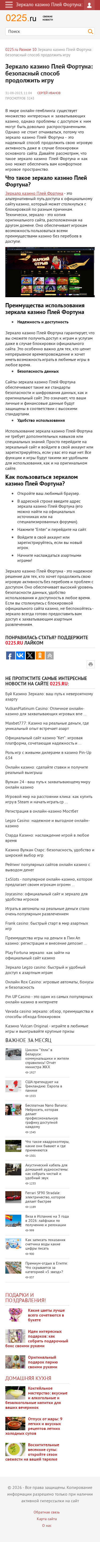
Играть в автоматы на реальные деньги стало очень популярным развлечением (47, 911)
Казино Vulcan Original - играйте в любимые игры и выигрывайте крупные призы (46, 1029)
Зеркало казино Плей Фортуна (34, 193)
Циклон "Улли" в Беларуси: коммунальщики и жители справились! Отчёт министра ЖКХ (47, 1059)
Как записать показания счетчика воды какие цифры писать (45, 1244)
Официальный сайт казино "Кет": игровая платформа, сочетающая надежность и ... (44, 741)
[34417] (15, 1362)
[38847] (15, 1393)
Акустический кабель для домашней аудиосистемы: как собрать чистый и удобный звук (46, 1172)
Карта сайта (47, 1519)
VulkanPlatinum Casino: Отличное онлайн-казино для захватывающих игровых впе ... (45, 711)
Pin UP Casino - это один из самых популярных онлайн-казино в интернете (49, 999)
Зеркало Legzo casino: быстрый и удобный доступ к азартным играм (45, 970)
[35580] (15, 1315)
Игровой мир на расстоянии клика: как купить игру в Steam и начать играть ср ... (48, 799)
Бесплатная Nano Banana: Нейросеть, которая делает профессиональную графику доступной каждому (46, 1116)
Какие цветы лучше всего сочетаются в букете (46, 1315)
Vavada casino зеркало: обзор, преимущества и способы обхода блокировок (49, 1014)
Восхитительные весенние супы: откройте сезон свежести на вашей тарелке (32, 1452)
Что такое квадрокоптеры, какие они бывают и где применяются (47, 1146)
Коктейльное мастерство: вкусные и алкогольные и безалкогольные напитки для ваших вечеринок (36, 1398)
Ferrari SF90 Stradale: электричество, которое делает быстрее (45, 1197)
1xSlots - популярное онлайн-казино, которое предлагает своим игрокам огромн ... (48, 882)
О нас (46, 1526)
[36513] (15, 1449)
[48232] (15, 1336)
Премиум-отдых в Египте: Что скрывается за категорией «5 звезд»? (46, 1267)
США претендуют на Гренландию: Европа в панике (43, 1086)
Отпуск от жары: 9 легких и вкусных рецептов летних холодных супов (33, 1426)
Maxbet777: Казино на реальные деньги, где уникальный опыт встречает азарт (47, 726)
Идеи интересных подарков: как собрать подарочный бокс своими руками (36, 1339)
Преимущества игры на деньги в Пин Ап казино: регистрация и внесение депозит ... (46, 941)
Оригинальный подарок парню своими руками (43, 1362)
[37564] (15, 1423)
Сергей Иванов (49, 94)
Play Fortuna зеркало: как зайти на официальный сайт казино (37, 955)
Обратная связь (47, 1512)
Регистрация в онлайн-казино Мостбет (41, 811)
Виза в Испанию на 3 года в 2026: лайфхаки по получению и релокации (47, 1220)
